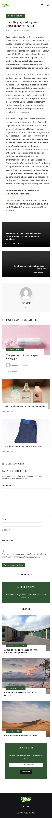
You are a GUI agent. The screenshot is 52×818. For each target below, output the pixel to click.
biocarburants (12, 102)
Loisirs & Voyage (15, 688)
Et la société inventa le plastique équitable (25, 406)
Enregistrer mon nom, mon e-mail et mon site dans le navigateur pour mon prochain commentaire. (24, 555)
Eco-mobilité (13, 731)
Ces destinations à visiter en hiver (20, 735)
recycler (30, 139)
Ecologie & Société (16, 645)
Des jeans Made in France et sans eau (23, 446)
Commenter (7, 485)
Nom (5, 519)
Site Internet (8, 540)
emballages (40, 54)
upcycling (12, 204)
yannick (26, 303)
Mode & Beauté (15, 16)
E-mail (6, 529)
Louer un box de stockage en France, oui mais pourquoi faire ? (22, 651)
